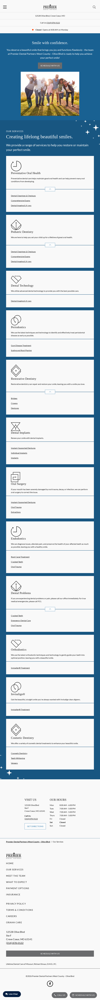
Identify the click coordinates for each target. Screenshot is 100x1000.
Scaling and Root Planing (21, 350)
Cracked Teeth (17, 562)
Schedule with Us (50, 65)
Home (10, 863)
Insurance (13, 894)
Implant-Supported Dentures (23, 448)
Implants (14, 458)
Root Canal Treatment (20, 557)
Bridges (14, 398)
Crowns (14, 403)
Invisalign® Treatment (20, 668)
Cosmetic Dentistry (19, 753)
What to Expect (16, 882)
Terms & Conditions (19, 910)
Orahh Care (14, 922)
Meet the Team (15, 875)
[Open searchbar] (94, 7)
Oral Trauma (16, 507)
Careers (11, 916)
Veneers (14, 763)
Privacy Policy (16, 903)
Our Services (14, 869)
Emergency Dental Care (21, 620)
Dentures (15, 408)
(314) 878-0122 (53, 23)
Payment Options (17, 888)
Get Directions (35, 826)
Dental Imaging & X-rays (21, 205)
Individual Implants (19, 453)
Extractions (16, 512)
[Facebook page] (50, 984)
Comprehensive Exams (20, 200)
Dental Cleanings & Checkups (23, 195)
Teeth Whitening (18, 758)
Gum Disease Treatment (21, 345)
